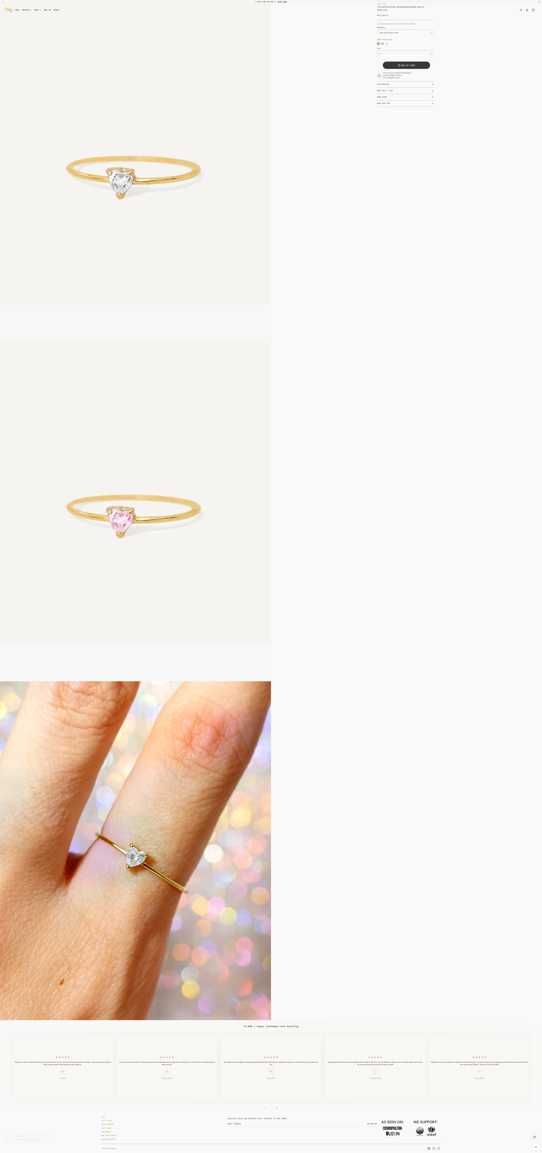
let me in (372, 1124)
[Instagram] (433, 1148)
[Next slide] (276, 1107)
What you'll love (385, 91)
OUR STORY (106, 1132)
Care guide (382, 97)
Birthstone (381, 28)
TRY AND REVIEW (109, 1135)
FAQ (103, 1117)
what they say (383, 103)
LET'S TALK (107, 1121)
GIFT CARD (106, 1128)
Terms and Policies (109, 1148)
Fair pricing (383, 84)
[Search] (521, 10)
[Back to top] (534, 1137)
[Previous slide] (265, 1107)
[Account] (527, 10)
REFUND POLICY (108, 1139)
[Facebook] (428, 1148)
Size (379, 48)
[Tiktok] (438, 1148)
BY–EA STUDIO (108, 1124)
